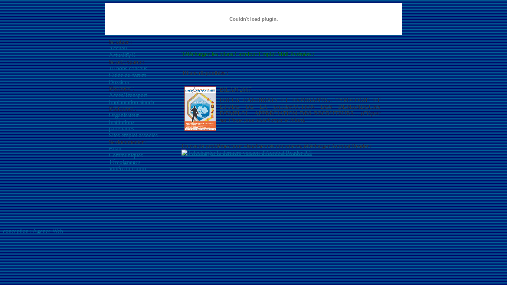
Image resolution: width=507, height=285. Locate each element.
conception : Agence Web (33, 231)
